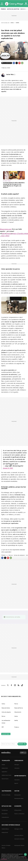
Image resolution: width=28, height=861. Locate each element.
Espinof (16, 783)
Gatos (12, 23)
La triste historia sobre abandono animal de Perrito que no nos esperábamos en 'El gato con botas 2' (13, 185)
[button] (11, 75)
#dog (3, 233)
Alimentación (17, 712)
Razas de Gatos (6, 708)
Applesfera (4, 772)
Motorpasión (17, 795)
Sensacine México (18, 835)
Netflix (17, 23)
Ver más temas (5, 734)
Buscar (20, 744)
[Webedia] (6, 754)
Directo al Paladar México (6, 846)
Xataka (3, 765)
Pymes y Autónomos (19, 814)
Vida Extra (16, 768)
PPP (3, 727)
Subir (22, 752)
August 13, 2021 (8, 468)
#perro (14, 233)
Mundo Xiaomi (5, 779)
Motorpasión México (19, 845)
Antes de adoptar (13, 9)
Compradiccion (5, 817)
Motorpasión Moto (18, 798)
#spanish (8, 233)
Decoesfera (4, 814)
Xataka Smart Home (6, 775)
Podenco (16, 727)
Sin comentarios (7, 63)
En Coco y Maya (6, 181)
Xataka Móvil (5, 768)
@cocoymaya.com (5, 229)
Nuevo (25, 4)
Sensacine (17, 780)
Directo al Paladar (6, 795)
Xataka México (5, 829)
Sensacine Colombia (19, 839)
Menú (2, 4)
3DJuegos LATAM (18, 829)
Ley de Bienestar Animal (6, 721)
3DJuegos (16, 765)
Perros (3, 9)
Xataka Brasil (5, 832)
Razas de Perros (18, 708)
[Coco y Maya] (14, 3)
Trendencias (5, 810)
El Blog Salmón (17, 810)
